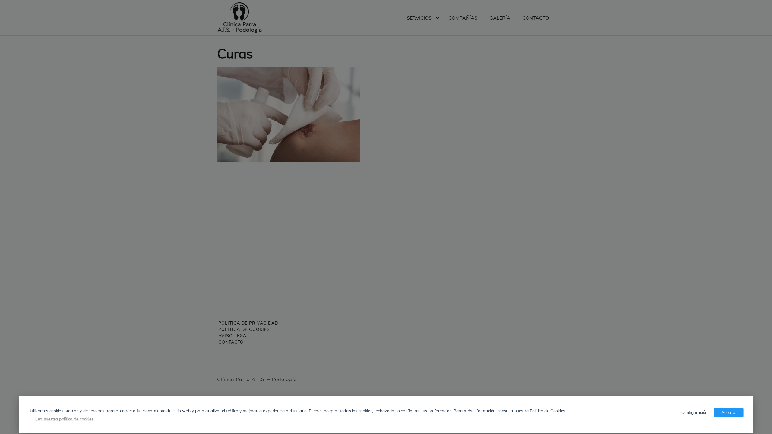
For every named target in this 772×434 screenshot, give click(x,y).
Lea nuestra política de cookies (64, 418)
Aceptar (729, 412)
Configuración (694, 412)
